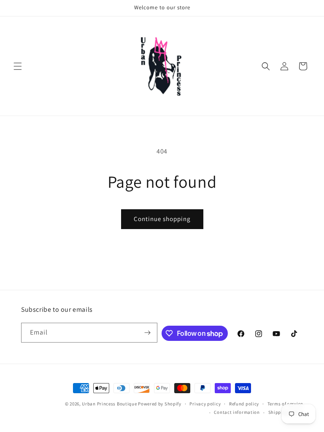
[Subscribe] (147, 333)
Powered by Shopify (159, 404)
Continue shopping (162, 219)
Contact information (236, 412)
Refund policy (244, 404)
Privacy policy (205, 404)
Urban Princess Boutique (109, 404)
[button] (17, 66)
